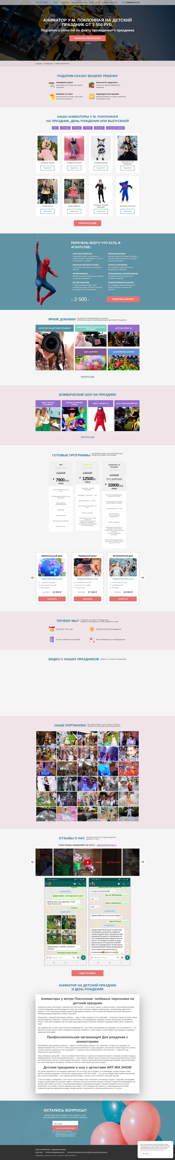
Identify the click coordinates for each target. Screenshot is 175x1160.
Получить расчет (123, 299)
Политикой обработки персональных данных (152, 1150)
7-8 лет (88, 128)
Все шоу (75, 2)
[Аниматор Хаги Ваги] (128, 191)
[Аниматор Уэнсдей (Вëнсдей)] (101, 191)
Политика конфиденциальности (54, 1152)
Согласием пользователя (68, 1136)
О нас (55, 2)
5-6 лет (77, 128)
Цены (92, 2)
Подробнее (47, 168)
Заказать (52, 599)
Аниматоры (65, 2)
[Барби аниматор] (74, 191)
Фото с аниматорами (114, 479)
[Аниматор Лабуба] (48, 148)
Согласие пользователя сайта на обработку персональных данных (87, 1152)
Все (55, 128)
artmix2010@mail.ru (106, 845)
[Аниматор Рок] (48, 191)
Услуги (84, 2)
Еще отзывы (87, 973)
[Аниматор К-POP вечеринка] (128, 148)
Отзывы (105, 2)
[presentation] (33, 577)
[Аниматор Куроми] (101, 148)
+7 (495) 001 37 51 (132, 2)
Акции (97, 2)
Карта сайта (39, 1152)
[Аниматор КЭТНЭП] (74, 148)
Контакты (113, 2)
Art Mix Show (42, 2)
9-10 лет (99, 128)
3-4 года (65, 128)
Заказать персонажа (87, 38)
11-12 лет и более (115, 128)
